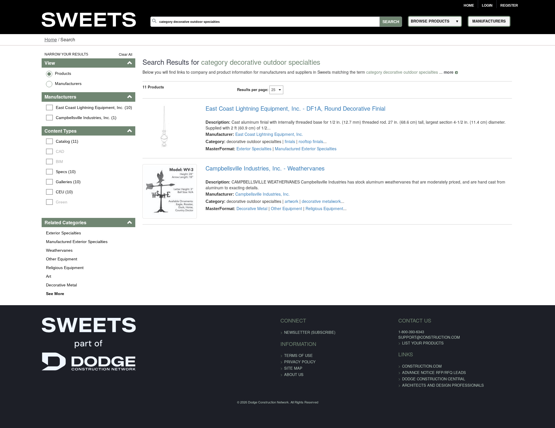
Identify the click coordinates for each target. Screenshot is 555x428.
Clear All (103, 54)
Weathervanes (23, 250)
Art (12, 276)
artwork (279, 196)
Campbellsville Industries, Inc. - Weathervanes (252, 168)
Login (487, 5)
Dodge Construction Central (389, 378)
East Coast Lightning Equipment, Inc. (257, 134)
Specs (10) (30, 171)
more (427, 72)
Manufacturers (32, 83)
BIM (24, 161)
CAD (25, 151)
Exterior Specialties (27, 233)
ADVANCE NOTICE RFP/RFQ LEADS (390, 372)
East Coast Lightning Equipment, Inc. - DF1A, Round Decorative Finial (283, 108)
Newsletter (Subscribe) (309, 332)
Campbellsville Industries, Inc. (250, 188)
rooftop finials (298, 141)
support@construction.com (385, 337)
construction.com (378, 366)
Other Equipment (25, 259)
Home (469, 5)
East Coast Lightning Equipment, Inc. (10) (59, 107)
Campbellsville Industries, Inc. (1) (51, 117)
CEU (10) (29, 192)
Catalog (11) (32, 141)
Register (509, 5)
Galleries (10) (33, 181)
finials (278, 141)
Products (27, 73)
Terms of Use (298, 355)
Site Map (293, 368)
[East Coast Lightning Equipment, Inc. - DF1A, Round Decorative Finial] (152, 126)
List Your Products (379, 343)
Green (26, 202)
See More (19, 293)
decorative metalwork (309, 196)
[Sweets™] (89, 19)
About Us (294, 374)
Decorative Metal (25, 285)
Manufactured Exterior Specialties (40, 241)
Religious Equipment (28, 267)
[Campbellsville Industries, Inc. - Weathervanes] (152, 196)
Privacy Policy (300, 361)
